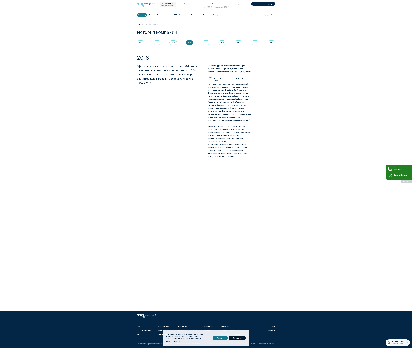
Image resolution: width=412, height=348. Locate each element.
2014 (156, 42)
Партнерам (182, 326)
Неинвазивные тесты (164, 15)
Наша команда (163, 326)
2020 (255, 42)
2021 (271, 42)
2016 (189, 42)
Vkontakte (271, 330)
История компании (144, 330)
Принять (220, 338)
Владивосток (240, 4)
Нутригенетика (196, 15)
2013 (140, 42)
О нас (139, 326)
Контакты (254, 15)
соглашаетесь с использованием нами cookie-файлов (184, 340)
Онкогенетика (184, 15)
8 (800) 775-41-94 (209, 4)
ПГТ (175, 15)
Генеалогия (207, 15)
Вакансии (161, 330)
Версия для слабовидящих (263, 4)
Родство (152, 15)
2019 (238, 42)
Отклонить (237, 338)
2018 (222, 42)
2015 (173, 42)
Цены (247, 15)
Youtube (272, 326)
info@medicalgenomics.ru (190, 4)
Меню (140, 15)
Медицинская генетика (221, 15)
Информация (209, 326)
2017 (206, 42)
